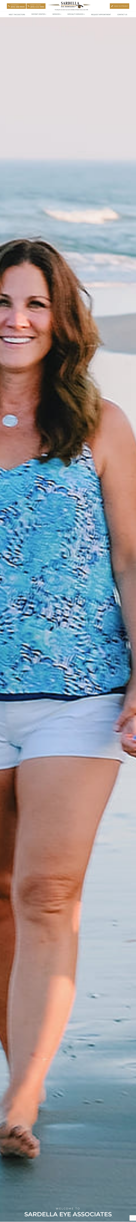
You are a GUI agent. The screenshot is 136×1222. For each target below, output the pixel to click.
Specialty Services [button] (75, 14)
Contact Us (122, 14)
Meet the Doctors (17, 14)
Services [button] (56, 14)
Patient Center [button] (38, 14)
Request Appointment (101, 14)
